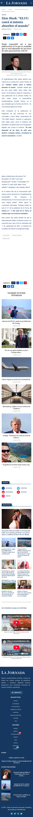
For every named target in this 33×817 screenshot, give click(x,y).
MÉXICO (15, 731)
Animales (15, 718)
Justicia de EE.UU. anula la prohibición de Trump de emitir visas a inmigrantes (8, 551)
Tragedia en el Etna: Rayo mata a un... (17, 465)
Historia (16, 700)
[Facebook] (11, 813)
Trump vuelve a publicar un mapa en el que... (21, 795)
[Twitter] (15, 813)
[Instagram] (18, 813)
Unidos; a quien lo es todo (16, 757)
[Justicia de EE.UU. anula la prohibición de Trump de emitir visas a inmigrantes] (16, 309)
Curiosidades (15, 703)
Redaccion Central (6, 29)
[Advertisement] (16, 156)
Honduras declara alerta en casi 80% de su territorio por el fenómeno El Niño (8, 594)
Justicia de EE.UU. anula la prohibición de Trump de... (22, 785)
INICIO (3, 9)
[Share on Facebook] (17, 34)
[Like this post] (13, 34)
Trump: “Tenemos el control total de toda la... (16, 437)
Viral (15, 721)
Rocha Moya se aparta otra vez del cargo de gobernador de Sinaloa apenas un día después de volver (8, 574)
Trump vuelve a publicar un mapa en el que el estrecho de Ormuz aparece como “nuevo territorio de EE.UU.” (24, 553)
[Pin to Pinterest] (24, 34)
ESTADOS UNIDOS (15, 734)
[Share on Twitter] (21, 34)
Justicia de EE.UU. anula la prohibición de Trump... (16, 322)
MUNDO (16, 728)
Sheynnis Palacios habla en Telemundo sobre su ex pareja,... (21, 774)
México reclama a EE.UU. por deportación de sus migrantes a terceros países (24, 594)
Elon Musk (6, 235)
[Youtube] (21, 813)
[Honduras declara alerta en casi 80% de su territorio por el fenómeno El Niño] (9, 584)
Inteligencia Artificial (15, 709)
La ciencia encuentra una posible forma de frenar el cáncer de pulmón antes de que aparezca (23, 574)
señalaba (8, 104)
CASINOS (15, 748)
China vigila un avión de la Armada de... (16, 379)
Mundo (10, 9)
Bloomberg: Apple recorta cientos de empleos (16, 408)
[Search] (31, 3)
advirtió (25, 79)
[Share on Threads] (4, 38)
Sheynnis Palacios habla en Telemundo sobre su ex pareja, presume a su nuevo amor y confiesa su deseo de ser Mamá (16, 532)
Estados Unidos (17, 235)
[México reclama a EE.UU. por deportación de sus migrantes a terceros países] (24, 584)
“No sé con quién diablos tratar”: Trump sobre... (16, 351)
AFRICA (16, 743)
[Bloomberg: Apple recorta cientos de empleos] (16, 394)
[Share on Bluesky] (8, 38)
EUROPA (15, 737)
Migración (6, 238)
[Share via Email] (12, 38)
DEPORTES (16, 745)
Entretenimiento (16, 706)
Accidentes (16, 712)
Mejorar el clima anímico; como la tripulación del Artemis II (16, 762)
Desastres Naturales (15, 715)
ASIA (15, 740)
